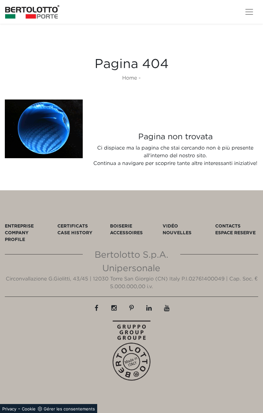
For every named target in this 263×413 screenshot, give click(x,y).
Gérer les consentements (69, 408)
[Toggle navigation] (249, 12)
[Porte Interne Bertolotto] (44, 128)
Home (129, 78)
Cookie (29, 408)
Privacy (9, 408)
